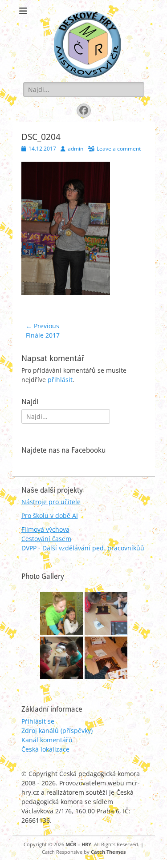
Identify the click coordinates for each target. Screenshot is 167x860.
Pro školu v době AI (49, 515)
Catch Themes (108, 851)
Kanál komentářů (47, 740)
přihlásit (60, 379)
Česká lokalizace (45, 749)
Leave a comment (119, 148)
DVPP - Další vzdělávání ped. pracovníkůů (82, 548)
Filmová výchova (45, 529)
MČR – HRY (78, 844)
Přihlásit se (37, 721)
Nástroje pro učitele (51, 502)
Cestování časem (46, 538)
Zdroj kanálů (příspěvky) (57, 730)
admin (75, 148)
